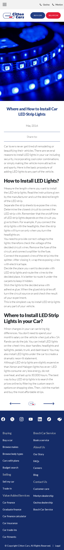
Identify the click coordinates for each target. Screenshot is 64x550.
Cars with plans (11, 460)
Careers (37, 467)
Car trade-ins (10, 529)
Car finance (9, 502)
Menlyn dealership (43, 495)
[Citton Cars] (13, 15)
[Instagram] (21, 419)
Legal (57, 545)
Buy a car (8, 440)
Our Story (38, 454)
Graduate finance (12, 509)
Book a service (41, 440)
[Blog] (59, 419)
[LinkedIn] (40, 419)
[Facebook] (3, 419)
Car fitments (9, 536)
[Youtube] (31, 419)
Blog (35, 474)
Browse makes (10, 446)
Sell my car (8, 481)
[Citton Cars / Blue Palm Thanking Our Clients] (15, 403)
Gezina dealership (43, 502)
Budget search (10, 467)
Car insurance (10, 523)
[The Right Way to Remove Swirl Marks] (48, 403)
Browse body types (13, 453)
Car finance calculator (14, 516)
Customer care (41, 488)
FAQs (36, 461)
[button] (5, 4)
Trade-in (7, 488)
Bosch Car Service (43, 509)
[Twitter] (12, 419)
